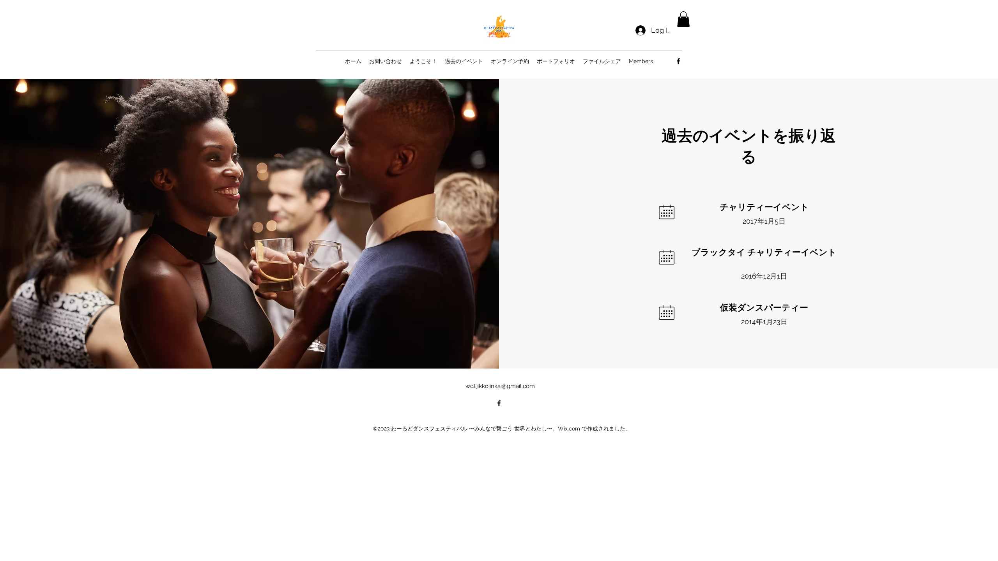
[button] (683, 19)
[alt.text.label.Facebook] (678, 61)
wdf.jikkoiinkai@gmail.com (500, 386)
